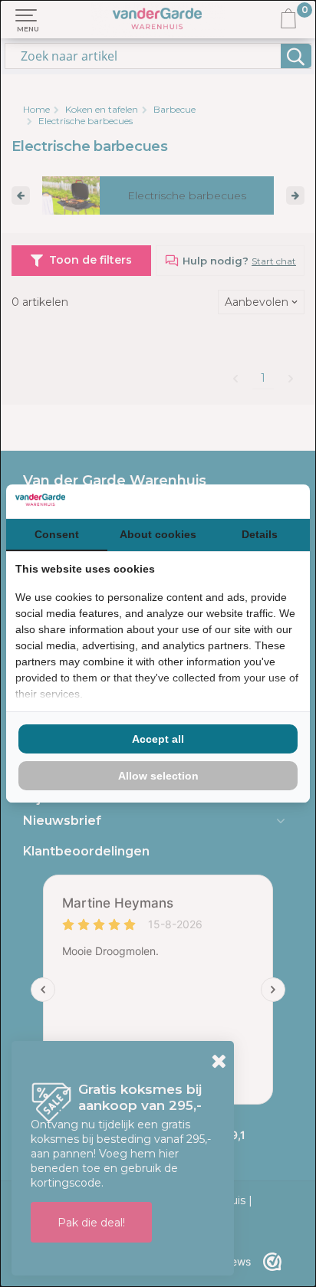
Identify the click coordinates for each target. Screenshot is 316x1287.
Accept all (158, 739)
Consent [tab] (57, 534)
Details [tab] (260, 534)
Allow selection (158, 776)
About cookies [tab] (158, 534)
